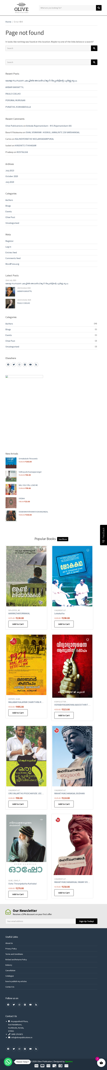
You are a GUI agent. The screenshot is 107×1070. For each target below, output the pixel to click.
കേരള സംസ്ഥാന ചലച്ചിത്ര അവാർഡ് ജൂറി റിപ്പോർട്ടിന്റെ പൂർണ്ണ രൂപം (41, 80)
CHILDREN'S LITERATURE (63, 610)
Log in (8, 246)
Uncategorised (12, 223)
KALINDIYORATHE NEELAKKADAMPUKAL (34, 138)
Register (9, 241)
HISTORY (11, 699)
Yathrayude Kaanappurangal (30, 472)
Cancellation (10, 970)
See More (63, 539)
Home (8, 21)
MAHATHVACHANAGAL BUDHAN (69, 793)
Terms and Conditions (14, 954)
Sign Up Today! (86, 921)
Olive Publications (14, 125)
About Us (9, 943)
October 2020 (11, 176)
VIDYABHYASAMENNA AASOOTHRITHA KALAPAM (77, 704)
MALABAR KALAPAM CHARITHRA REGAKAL (28, 702)
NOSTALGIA (22, 152)
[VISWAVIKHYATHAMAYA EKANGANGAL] (11, 516)
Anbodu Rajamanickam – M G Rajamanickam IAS (49, 125)
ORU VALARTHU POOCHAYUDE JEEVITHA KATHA (31, 793)
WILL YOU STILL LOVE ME (28, 485)
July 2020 (9, 182)
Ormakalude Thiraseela (28, 458)
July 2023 (9, 170)
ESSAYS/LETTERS (60, 702)
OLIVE (18, 699)
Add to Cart (18, 624)
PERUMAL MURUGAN (15, 100)
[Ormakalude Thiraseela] (11, 463)
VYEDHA (22, 498)
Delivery (8, 965)
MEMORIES (22, 610)
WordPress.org (12, 264)
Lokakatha (59, 613)
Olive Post (10, 217)
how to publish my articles (16, 981)
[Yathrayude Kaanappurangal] (11, 476)
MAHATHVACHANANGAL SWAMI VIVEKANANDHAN (78, 882)
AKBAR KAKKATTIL (14, 87)
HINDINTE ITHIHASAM (25, 145)
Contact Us (9, 987)
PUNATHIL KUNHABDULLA (18, 106)
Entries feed (11, 252)
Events (8, 211)
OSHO (16, 880)
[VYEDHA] (11, 502)
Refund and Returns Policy (16, 959)
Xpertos (69, 1061)
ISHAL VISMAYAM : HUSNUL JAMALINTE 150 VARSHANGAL (53, 132)
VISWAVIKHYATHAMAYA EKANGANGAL (33, 511)
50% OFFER (12, 610)
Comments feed (12, 258)
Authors (9, 200)
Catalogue (9, 976)
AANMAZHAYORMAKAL (19, 613)
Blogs (8, 205)
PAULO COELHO (13, 93)
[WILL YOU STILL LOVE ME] (11, 489)
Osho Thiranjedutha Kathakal (22, 883)
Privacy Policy (11, 948)
